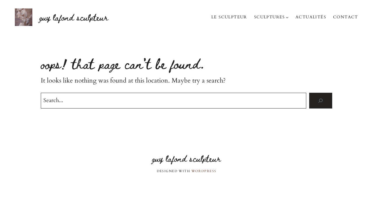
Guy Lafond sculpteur (73, 17)
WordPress (204, 171)
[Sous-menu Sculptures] (287, 17)
